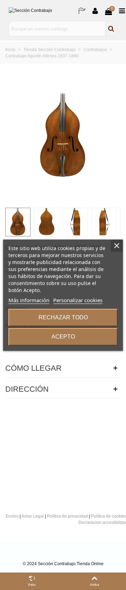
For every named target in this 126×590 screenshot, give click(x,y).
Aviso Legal (32, 516)
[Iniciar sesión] (95, 10)
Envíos (12, 516)
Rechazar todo (63, 317)
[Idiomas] (82, 10)
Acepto (63, 337)
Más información (28, 300)
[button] (110, 136)
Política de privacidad (67, 516)
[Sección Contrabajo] (40, 10)
